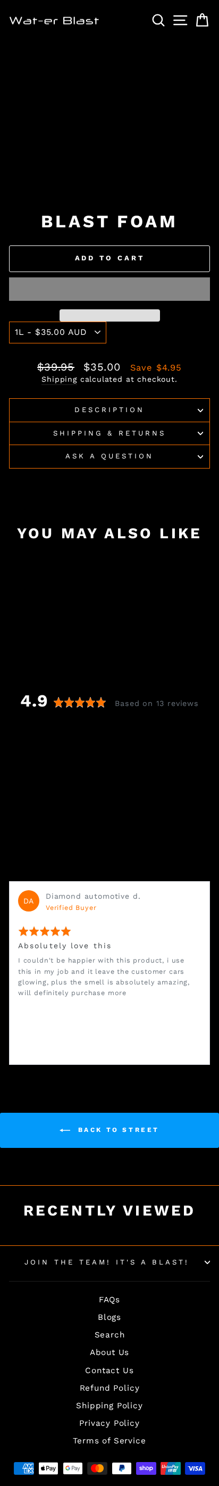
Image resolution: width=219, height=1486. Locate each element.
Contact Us (109, 1370)
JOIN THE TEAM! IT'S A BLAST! (106, 1262)
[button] (109, 289)
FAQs (109, 1299)
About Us (110, 1352)
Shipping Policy (109, 1405)
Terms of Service (109, 1441)
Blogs (109, 1317)
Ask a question (109, 456)
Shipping (59, 379)
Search (110, 1335)
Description (109, 410)
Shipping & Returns (109, 433)
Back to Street (116, 1130)
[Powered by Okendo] (36, 867)
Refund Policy (110, 1388)
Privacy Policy (109, 1423)
